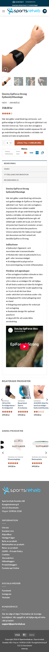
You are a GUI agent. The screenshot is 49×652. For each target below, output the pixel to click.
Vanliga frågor (8, 537)
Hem (4, 102)
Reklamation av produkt (13, 544)
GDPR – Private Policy (12, 551)
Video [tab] (6, 169)
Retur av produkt (10, 547)
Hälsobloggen (8, 561)
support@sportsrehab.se (13, 624)
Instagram (6, 594)
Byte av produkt (9, 541)
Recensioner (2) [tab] (11, 180)
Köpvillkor (7, 534)
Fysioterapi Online (10, 568)
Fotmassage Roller (33, 459)
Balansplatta (7, 459)
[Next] (43, 48)
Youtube (6, 597)
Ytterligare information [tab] (16, 175)
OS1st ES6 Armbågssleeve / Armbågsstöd (8, 405)
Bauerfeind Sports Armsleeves (22, 405)
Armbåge (15, 102)
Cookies (6, 554)
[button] (3, 11)
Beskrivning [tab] (10, 163)
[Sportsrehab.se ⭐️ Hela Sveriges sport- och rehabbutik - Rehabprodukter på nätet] (24, 11)
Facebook (6, 590)
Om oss (5, 527)
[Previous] (6, 48)
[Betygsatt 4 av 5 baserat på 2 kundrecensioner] (24, 113)
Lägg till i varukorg (29, 143)
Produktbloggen (9, 564)
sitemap (24, 648)
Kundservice (8, 531)
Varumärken (8, 558)
